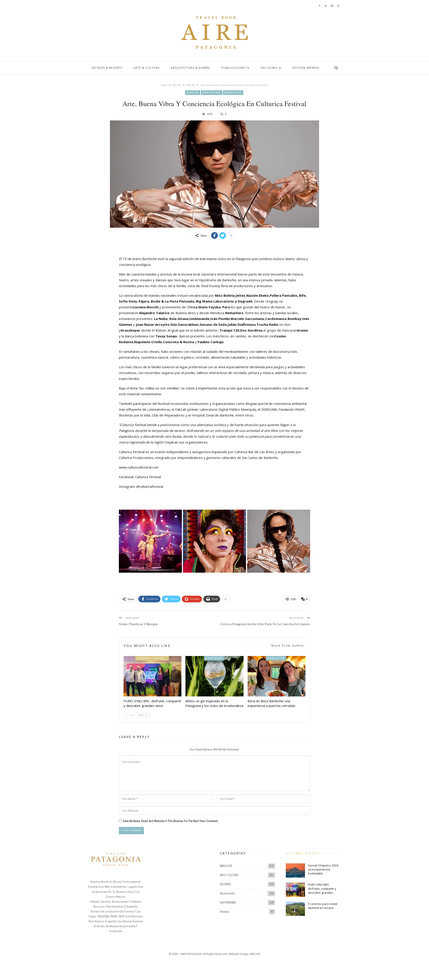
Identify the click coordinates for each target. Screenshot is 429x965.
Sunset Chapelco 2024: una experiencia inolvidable (323, 869)
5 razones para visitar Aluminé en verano (323, 906)
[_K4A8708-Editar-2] (278, 541)
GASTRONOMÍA (228, 902)
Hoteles (224, 912)
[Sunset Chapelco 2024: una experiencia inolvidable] (295, 870)
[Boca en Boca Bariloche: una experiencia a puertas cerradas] (276, 676)
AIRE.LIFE (254, 954)
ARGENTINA (211, 92)
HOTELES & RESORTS (107, 68)
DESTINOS (225, 884)
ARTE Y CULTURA (229, 875)
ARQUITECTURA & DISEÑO (190, 68)
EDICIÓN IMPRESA (305, 68)
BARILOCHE (233, 92)
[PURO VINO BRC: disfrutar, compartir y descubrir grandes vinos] (152, 676)
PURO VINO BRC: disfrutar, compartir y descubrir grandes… (322, 889)
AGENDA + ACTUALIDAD (153, 658)
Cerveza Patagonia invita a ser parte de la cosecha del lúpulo (265, 624)
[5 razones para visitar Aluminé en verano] (295, 909)
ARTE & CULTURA (147, 68)
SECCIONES (269, 68)
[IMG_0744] (150, 541)
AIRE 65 (193, 92)
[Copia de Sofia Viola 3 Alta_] (214, 541)
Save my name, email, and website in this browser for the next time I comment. (171, 821)
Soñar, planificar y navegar (138, 624)
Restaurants (227, 893)
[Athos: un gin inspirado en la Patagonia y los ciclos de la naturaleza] (214, 676)
